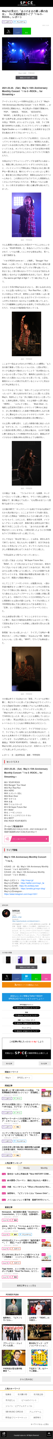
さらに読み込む (26, 1379)
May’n (8, 1077)
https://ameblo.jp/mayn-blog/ (33, 888)
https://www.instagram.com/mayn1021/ (21, 894)
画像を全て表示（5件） (28, 78)
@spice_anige (17, 917)
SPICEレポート (23, 1077)
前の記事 (9, 1063)
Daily (9, 1167)
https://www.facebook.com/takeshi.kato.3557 (26, 921)
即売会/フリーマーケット (16, 1417)
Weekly (26, 1167)
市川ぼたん (10, 1400)
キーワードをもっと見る (40, 1424)
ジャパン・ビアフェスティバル (19, 1405)
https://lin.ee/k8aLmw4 (29, 885)
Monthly (44, 1167)
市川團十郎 (22, 1394)
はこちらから (22, 839)
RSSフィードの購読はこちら (27, 985)
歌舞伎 (8, 1394)
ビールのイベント (29, 1400)
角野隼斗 (37, 1417)
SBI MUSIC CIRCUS (14, 1411)
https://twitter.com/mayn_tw (32, 883)
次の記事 (44, 1063)
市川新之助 (38, 1394)
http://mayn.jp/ (27, 880)
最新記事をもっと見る (26, 1285)
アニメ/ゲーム (35, 1411)
